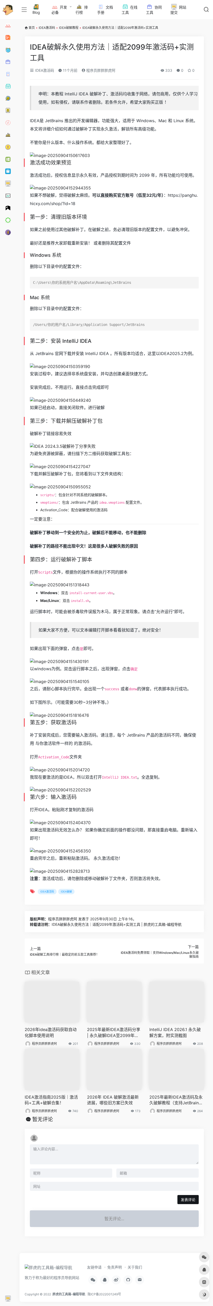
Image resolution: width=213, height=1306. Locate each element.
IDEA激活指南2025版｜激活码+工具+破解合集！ (51, 1100)
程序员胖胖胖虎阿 (100, 70)
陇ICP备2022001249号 (104, 1294)
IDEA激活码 (47, 28)
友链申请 (94, 1267)
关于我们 (135, 1267)
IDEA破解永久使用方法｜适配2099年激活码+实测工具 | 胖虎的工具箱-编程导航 (117, 924)
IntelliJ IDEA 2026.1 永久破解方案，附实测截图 (175, 1032)
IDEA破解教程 (68, 28)
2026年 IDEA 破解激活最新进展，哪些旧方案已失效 (113, 1100)
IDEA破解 (66, 891)
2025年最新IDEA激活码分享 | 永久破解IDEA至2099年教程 (113, 1033)
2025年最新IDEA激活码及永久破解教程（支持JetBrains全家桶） (176, 1100)
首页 (32, 28)
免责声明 (114, 1267)
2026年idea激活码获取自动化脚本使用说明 (51, 1032)
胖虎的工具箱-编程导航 (68, 1294)
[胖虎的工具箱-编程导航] (48, 1269)
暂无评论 (42, 1119)
